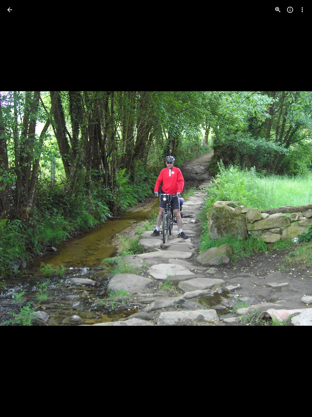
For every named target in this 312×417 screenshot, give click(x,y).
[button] (17, 208)
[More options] (302, 10)
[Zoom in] (278, 10)
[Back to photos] (9, 9)
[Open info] (290, 10)
